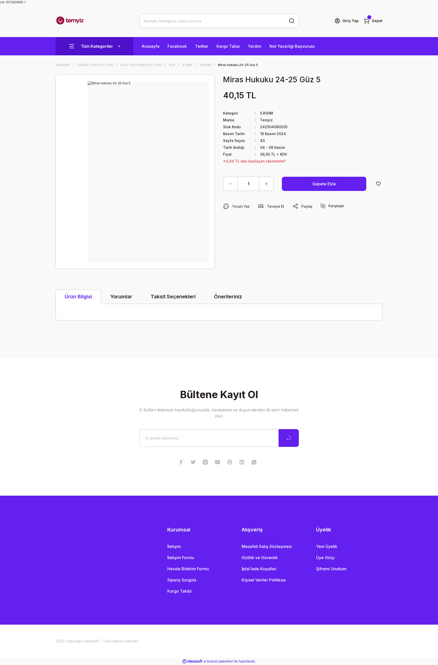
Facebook (177, 46)
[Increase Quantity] (266, 184)
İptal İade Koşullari (259, 568)
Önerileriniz (228, 297)
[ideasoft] (192, 661)
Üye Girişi (325, 557)
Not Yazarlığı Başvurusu (292, 46)
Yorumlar (121, 297)
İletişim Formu (180, 557)
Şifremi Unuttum (331, 568)
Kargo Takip (228, 46)
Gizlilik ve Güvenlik (260, 557)
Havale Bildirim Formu (188, 568)
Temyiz (266, 120)
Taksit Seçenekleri (173, 297)
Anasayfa (150, 46)
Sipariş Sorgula (181, 579)
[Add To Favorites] (378, 184)
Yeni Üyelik (326, 546)
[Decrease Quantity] (230, 184)
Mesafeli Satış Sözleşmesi (267, 546)
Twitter (201, 46)
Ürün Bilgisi (78, 297)
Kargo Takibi (179, 591)
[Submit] (289, 438)
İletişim (174, 546)
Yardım (254, 46)
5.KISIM (266, 113)
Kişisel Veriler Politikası (264, 579)
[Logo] (70, 21)
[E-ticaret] (218, 661)
